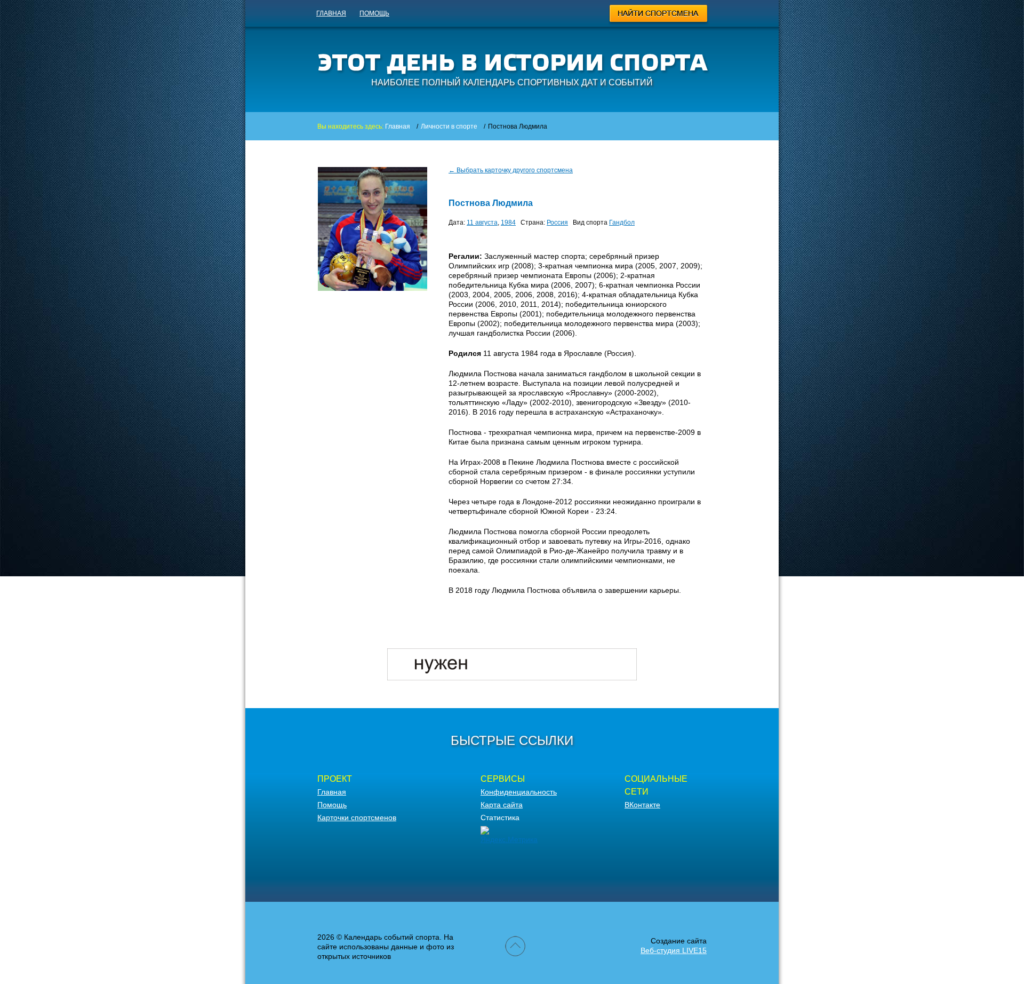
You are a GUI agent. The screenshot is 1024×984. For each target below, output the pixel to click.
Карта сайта (502, 804)
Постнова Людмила (491, 203)
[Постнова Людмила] (372, 288)
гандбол (622, 222)
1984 (508, 222)
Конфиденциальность (519, 792)
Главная (331, 13)
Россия (557, 222)
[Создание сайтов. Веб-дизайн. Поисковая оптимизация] (512, 677)
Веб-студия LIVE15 (674, 950)
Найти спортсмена (659, 15)
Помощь (374, 13)
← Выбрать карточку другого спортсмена (511, 170)
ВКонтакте (642, 804)
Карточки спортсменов (356, 817)
